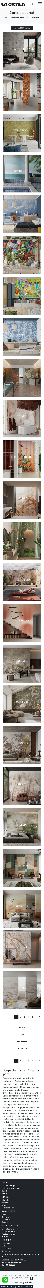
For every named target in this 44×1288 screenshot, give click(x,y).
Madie (5, 1205)
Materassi (6, 1237)
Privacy (4, 1286)
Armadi (5, 1222)
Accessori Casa (17, 18)
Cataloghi (6, 1248)
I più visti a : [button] (22, 1049)
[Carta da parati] (13, 4)
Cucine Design (8, 1186)
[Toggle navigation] (40, 3)
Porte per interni (9, 1234)
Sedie (4, 1193)
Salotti (5, 1203)
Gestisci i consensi (24, 1286)
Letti (4, 1215)
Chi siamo (6, 1243)
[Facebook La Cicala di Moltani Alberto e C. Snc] (31, 1278)
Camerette (6, 1217)
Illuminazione (8, 1208)
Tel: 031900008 (8, 1265)
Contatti (6, 1251)
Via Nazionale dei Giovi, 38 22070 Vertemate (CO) (14, 1261)
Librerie (5, 1200)
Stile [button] (22, 1034)
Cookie (11, 1286)
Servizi (5, 1246)
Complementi (8, 1229)
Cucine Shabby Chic (11, 1188)
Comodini (6, 1220)
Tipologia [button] (22, 1041)
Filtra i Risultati (22, 28)
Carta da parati (33, 18)
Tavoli (4, 1191)
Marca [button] (22, 1027)
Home (7, 18)
